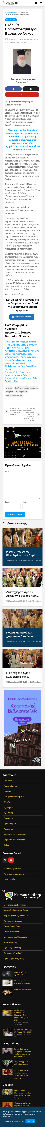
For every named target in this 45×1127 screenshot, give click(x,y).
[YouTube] (11, 860)
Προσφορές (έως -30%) (14, 958)
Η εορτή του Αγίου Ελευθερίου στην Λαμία (21, 553)
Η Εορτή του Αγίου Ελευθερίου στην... (18, 674)
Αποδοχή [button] (30, 1121)
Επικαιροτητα (15, 12)
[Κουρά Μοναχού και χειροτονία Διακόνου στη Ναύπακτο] (22, 618)
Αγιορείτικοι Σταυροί (13, 921)
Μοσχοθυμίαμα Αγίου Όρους (16, 910)
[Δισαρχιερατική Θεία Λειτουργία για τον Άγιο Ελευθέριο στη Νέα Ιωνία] (22, 578)
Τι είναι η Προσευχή (12, 868)
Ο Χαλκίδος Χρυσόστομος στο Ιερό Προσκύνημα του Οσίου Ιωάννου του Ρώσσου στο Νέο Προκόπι (21, 345)
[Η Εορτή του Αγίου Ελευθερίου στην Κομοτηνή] (22, 659)
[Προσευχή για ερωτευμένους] (7, 974)
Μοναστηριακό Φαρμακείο (15, 937)
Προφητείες (9, 818)
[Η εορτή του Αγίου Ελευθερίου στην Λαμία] (22, 537)
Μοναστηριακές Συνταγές (15, 834)
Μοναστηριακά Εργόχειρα (15, 905)
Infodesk (11, 39)
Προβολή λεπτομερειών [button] (14, 1121)
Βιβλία (6, 845)
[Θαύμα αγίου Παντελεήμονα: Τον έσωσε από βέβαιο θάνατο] (7, 1092)
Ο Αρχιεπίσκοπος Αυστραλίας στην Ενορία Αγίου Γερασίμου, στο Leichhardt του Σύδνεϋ (20, 360)
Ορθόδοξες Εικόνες (12, 948)
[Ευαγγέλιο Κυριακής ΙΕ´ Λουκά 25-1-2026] (7, 1032)
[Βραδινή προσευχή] (7, 991)
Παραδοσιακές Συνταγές (14, 840)
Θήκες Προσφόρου (12, 926)
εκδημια (9, 388)
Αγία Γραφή (9, 807)
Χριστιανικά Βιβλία (12, 942)
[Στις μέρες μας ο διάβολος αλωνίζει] (7, 1063)
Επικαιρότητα (21, 392)
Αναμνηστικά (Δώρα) (13, 953)
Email (24, 502)
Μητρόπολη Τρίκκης (14, 395)
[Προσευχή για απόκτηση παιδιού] (7, 982)
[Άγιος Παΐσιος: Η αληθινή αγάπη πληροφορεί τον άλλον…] (7, 1072)
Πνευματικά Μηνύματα (14, 797)
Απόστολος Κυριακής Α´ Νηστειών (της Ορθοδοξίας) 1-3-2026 (21, 1015)
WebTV (7, 802)
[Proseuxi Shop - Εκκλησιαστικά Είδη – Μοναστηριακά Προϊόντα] (21, 894)
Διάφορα (8, 791)
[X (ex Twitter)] (5, 860)
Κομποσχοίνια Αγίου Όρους (16, 915)
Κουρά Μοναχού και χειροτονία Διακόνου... (20, 634)
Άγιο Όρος (8, 813)
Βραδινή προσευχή (22, 989)
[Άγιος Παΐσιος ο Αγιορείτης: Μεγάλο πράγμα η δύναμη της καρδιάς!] (7, 1051)
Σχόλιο (7, 471)
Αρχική (7, 12)
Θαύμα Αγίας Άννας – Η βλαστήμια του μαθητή (23, 1105)
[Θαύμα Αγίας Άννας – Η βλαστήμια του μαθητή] (7, 1104)
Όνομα (7, 502)
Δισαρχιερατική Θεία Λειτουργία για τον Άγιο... (22, 594)
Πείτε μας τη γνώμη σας (14, 874)
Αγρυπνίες (8, 829)
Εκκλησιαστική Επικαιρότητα (26, 388)
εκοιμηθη (9, 392)
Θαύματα (8, 781)
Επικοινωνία (9, 879)
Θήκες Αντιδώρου (11, 932)
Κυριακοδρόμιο (10, 786)
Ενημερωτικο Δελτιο (22, 317)
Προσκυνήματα (10, 823)
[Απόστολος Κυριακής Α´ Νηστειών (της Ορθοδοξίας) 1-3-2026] (7, 1012)
